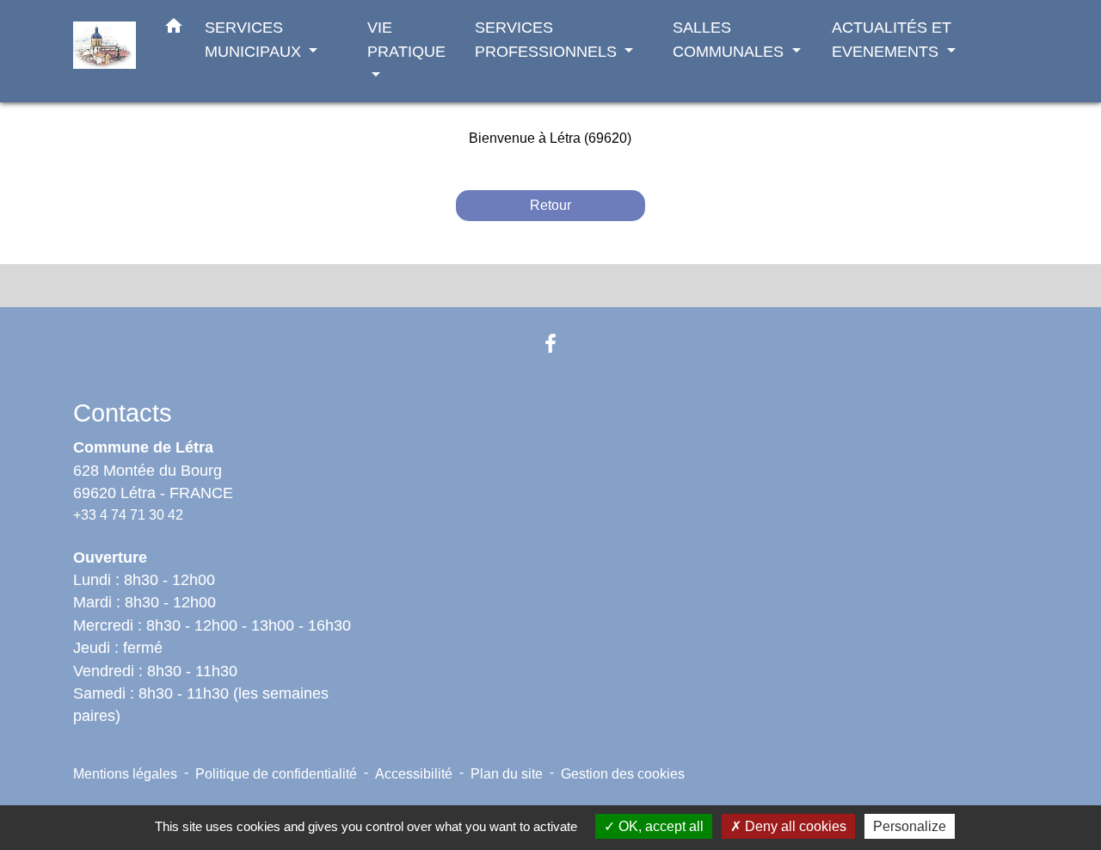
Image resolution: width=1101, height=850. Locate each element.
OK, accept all (659, 826)
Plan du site (507, 774)
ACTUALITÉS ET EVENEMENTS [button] (891, 39)
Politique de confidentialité (276, 774)
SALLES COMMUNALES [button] (730, 39)
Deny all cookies (793, 826)
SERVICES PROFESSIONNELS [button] (548, 39)
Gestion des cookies (623, 774)
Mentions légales (125, 774)
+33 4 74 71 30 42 (128, 515)
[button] (174, 29)
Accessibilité (413, 774)
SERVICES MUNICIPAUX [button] (255, 39)
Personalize (909, 826)
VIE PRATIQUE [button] (406, 39)
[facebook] (550, 344)
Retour (550, 205)
